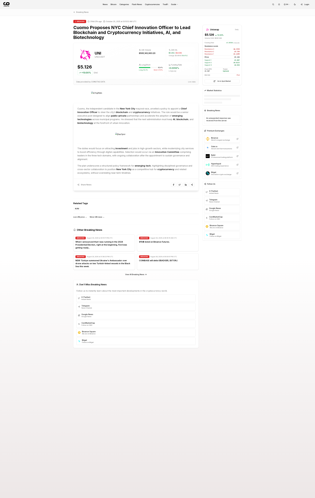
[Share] (192, 185)
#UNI (77, 209)
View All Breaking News (134, 274)
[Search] (273, 4)
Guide (173, 4)
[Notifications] (279, 4)
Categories (124, 4)
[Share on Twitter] (179, 185)
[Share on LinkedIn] (185, 185)
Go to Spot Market (224, 81)
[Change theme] (295, 4)
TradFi (165, 4)
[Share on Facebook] (173, 185)
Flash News (137, 4)
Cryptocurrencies (152, 4)
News (105, 4)
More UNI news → (97, 217)
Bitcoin (114, 4)
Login (306, 4)
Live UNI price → (80, 217)
